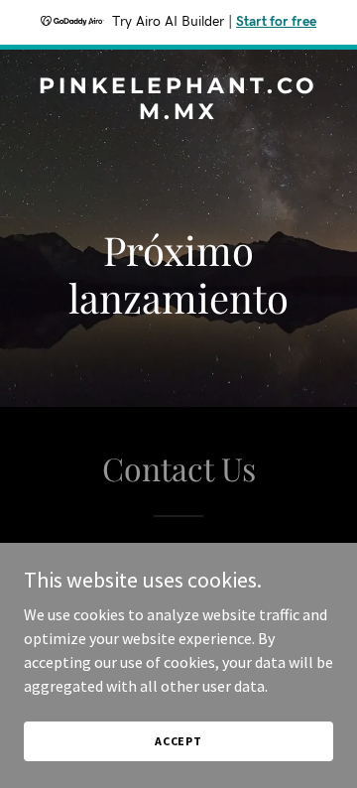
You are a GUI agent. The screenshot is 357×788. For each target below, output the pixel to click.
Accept (178, 740)
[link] (178, 113)
